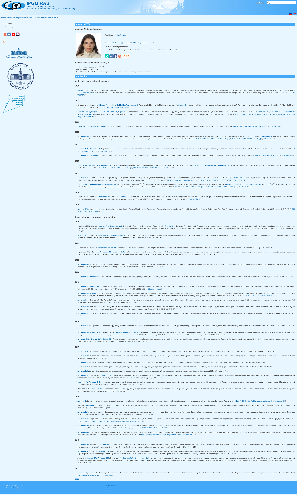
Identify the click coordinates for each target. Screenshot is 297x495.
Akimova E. (134, 105)
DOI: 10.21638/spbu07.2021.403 (268, 155)
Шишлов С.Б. (82, 126)
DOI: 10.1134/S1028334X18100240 (147, 168)
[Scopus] (124, 57)
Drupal (15, 488)
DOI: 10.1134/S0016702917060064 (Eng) (224, 187)
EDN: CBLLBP (106, 151)
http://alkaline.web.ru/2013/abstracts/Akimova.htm (96, 475)
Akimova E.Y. (87, 93)
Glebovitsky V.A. (242, 184)
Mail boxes (108, 488)
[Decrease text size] (257, 4)
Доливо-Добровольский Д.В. (128, 332)
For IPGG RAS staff (110, 485)
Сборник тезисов (155, 289)
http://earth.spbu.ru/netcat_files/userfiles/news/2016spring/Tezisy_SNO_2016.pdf (114, 421)
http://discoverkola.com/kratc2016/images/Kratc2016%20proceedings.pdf (168, 434)
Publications (45, 18)
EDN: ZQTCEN (240, 180)
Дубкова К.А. (104, 126)
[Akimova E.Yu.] (295, 14)
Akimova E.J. (82, 473)
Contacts (37, 18)
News (54, 18)
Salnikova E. (113, 105)
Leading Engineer (120, 35)
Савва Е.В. (107, 339)
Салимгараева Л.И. (118, 235)
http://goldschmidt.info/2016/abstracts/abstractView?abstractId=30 (261, 401)
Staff (30, 18)
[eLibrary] (119, 57)
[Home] (13, 10)
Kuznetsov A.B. (276, 112)
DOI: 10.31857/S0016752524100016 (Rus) (251, 114)
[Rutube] (17, 36)
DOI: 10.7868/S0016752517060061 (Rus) (190, 187)
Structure (10, 18)
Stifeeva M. (103, 105)
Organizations (21, 18)
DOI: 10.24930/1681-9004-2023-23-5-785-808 (251, 126)
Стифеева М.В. (116, 226)
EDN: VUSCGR (195, 199)
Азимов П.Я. (95, 149)
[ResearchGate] (107, 57)
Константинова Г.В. (109, 112)
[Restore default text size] (259, 4)
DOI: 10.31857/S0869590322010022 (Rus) (212, 139)
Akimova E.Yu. (264, 112)
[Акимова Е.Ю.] (290, 14)
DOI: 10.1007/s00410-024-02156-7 (115, 107)
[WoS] (128, 57)
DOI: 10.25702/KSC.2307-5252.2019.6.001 (258, 296)
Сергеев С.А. (170, 226)
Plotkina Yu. (124, 105)
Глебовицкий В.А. (96, 184)
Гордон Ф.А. (82, 382)
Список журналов (11, 27)
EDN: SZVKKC (269, 139)
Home (2, 18)
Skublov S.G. (87, 114)
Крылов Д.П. (82, 165)
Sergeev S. (182, 105)
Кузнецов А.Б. (95, 112)
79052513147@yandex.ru (121, 43)
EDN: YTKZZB (246, 187)
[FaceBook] (115, 57)
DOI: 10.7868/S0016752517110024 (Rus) (184, 180)
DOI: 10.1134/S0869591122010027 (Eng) (246, 139)
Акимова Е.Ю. (82, 90)
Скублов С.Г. (123, 112)
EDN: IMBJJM (89, 116)
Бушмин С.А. (125, 197)
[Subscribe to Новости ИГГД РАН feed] (5, 42)
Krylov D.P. (199, 165)
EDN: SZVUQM (288, 155)
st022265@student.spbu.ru (143, 43)
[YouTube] (13, 36)
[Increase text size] (262, 4)
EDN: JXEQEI (275, 126)
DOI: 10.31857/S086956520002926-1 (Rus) (115, 168)
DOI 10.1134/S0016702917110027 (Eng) (217, 180)
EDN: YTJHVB (168, 168)
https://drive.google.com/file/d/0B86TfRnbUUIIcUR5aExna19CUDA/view (147, 428)
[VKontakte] (111, 57)
